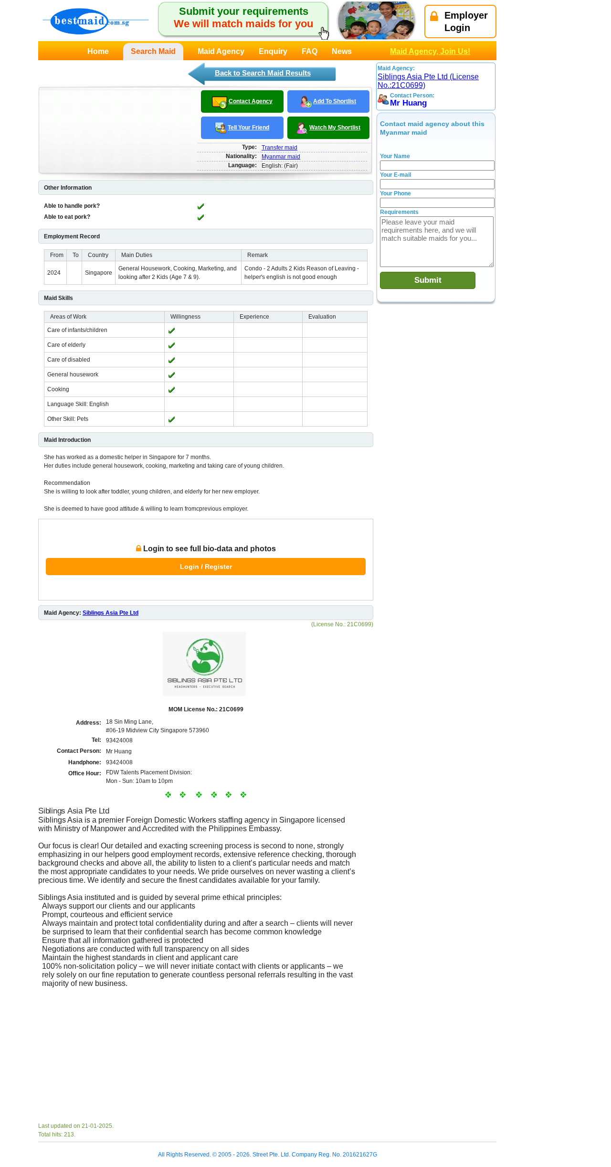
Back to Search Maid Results (263, 73)
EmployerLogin (466, 21)
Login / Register (206, 566)
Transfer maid (279, 147)
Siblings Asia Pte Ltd (110, 613)
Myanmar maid (281, 156)
